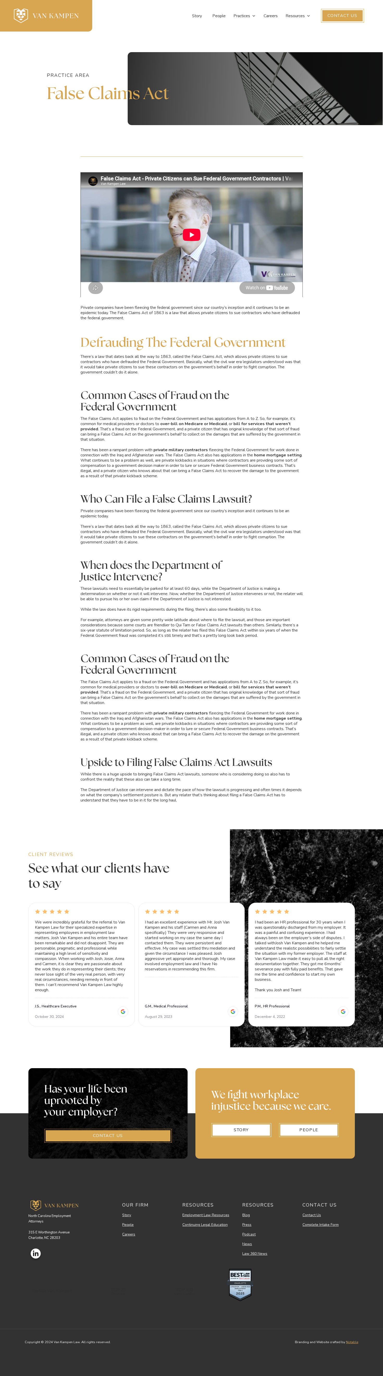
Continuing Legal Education (205, 1225)
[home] (46, 16)
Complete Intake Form (320, 1225)
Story (197, 16)
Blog (246, 1215)
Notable (352, 1342)
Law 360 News (254, 1254)
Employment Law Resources (205, 1215)
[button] (244, 16)
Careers (271, 16)
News (247, 1244)
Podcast (249, 1234)
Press (246, 1225)
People (219, 16)
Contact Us (311, 1215)
